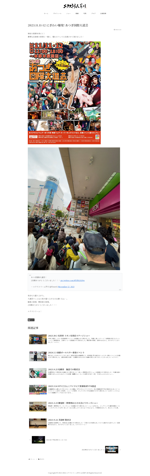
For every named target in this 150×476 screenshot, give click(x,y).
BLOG (32, 320)
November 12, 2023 (66, 286)
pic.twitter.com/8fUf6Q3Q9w (73, 280)
